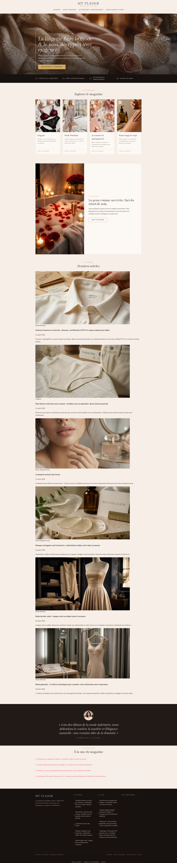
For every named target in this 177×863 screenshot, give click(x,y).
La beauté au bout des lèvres (82, 825)
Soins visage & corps (115, 9)
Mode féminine (69, 9)
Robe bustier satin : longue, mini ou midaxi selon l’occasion (84, 843)
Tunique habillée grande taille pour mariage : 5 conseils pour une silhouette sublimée (64, 765)
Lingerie (57, 9)
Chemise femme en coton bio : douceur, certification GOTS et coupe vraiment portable (83, 804)
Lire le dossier (97, 219)
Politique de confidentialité (91, 862)
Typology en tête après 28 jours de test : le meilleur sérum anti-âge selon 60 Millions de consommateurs (71, 776)
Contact (103, 862)
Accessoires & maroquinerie (91, 9)
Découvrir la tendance (52, 66)
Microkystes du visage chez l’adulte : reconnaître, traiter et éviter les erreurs (61, 759)
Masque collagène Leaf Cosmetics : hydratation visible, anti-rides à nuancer (84, 833)
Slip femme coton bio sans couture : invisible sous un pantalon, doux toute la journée (83, 815)
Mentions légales (76, 862)
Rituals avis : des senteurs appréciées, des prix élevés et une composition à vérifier (64, 771)
